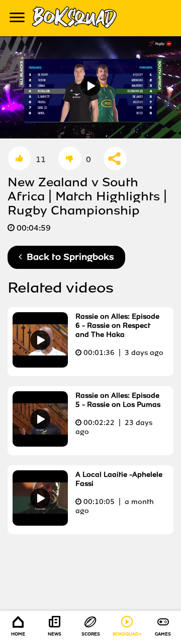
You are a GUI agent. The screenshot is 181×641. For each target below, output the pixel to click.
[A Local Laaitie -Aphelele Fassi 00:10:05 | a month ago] (89, 523)
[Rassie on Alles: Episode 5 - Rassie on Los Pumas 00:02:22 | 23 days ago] (89, 444)
